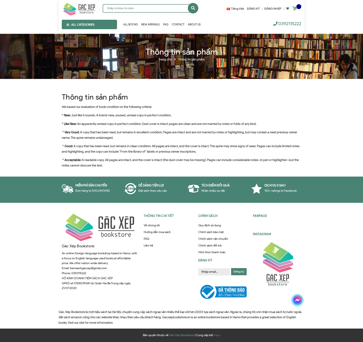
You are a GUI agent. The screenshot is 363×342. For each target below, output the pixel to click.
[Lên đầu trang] (302, 315)
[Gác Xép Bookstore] (79, 8)
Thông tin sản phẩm (95, 96)
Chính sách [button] (208, 216)
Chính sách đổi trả (209, 245)
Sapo (217, 335)
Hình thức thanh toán (212, 252)
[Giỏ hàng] (295, 9)
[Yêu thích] (287, 8)
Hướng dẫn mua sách (157, 232)
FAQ (146, 239)
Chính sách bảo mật (211, 232)
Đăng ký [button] (205, 260)
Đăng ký (239, 271)
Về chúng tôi (152, 225)
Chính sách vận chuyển (213, 239)
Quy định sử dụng (209, 225)
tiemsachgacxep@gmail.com (88, 268)
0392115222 (289, 23)
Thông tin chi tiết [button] (159, 216)
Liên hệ (148, 245)
